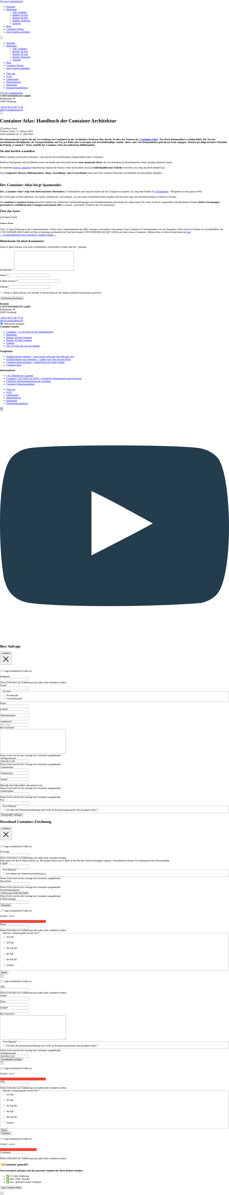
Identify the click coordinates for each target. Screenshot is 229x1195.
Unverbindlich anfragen (11, 815)
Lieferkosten (12, 79)
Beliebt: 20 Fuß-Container (19, 337)
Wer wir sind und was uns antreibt (23, 346)
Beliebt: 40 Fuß (20, 18)
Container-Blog (13, 365)
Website (4, 286)
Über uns (10, 73)
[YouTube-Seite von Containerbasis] (114, 639)
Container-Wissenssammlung (20, 384)
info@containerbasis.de (11, 110)
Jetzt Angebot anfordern (18, 32)
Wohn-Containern (22, 167)
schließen (6, 653)
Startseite (10, 6)
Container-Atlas (149, 139)
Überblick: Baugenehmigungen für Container (28, 381)
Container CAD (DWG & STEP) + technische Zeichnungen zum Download (44, 378)
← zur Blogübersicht (10, 235)
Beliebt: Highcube (21, 20)
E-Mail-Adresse (8, 281)
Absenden (5, 905)
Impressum (11, 85)
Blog (8, 26)
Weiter (4, 972)
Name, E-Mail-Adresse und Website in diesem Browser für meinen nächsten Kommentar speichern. (53, 292)
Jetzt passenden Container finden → (39, 235)
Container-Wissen (15, 29)
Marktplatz (11, 9)
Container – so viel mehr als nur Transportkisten (29, 332)
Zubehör (16, 23)
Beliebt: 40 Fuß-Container (19, 340)
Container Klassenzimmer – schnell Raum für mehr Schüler (35, 362)
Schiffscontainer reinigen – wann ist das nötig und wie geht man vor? (40, 356)
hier (189, 232)
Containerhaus (161, 191)
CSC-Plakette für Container (19, 375)
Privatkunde (12, 695)
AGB (9, 76)
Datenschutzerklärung (17, 87)
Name (4, 275)
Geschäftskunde (14, 698)
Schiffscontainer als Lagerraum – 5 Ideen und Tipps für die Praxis (38, 359)
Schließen (5, 1133)
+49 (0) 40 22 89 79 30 (11, 107)
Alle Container (19, 12)
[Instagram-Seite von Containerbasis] (1, 409)
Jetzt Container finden (11, 1187)
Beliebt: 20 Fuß (20, 15)
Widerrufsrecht (13, 82)
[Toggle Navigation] (1, 37)
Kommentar (7, 269)
